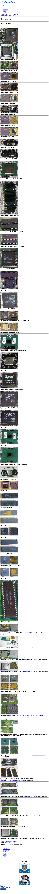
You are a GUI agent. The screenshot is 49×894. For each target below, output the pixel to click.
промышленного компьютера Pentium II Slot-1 (12, 780)
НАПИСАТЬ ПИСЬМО (5, 887)
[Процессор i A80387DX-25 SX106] (9, 576)
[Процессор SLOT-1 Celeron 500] (9, 146)
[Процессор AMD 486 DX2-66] (9, 307)
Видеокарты (5, 848)
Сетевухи (5, 858)
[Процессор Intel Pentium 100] (9, 102)
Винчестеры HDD (6, 849)
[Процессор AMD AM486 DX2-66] (9, 425)
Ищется (4, 5)
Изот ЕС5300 (5, 852)
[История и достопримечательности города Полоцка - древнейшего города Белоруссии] (24, 872)
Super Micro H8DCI (29, 671)
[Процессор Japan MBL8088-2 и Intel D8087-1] (9, 230)
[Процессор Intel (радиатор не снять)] (9, 330)
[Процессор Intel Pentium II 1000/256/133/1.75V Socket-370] (9, 443)
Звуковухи (5, 851)
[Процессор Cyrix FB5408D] (9, 135)
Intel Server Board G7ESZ (38, 755)
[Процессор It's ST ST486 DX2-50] (9, 80)
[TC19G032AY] (9, 489)
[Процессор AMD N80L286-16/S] (9, 267)
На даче (4, 11)
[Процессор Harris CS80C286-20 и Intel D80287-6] (9, 288)
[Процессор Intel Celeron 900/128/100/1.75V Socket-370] (9, 349)
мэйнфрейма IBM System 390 (31, 796)
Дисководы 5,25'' (6, 850)
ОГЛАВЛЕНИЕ (9, 14)
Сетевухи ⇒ (15, 14)
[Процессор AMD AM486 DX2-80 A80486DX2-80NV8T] (9, 825)
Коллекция (5, 7)
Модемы (4, 854)
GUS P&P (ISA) (6, 846)
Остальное (5, 855)
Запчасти (5, 6)
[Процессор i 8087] (9, 523)
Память (4, 856)
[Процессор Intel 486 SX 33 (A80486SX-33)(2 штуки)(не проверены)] (9, 690)
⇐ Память (2, 14)
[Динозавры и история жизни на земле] (24, 884)
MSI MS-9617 (27, 632)
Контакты (5, 10)
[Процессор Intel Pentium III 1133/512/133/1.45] (9, 177)
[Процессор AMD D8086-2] (9, 506)
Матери (4, 853)
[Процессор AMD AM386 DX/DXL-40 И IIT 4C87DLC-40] (9, 319)
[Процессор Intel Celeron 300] (9, 113)
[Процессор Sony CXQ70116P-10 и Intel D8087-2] (9, 245)
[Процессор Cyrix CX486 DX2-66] (9, 69)
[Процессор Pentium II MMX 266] (9, 157)
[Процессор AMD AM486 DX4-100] (9, 406)
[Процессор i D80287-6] (9, 552)
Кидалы (4, 12)
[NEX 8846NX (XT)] (9, 620)
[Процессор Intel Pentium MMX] (9, 368)
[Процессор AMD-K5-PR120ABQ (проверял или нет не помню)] (9, 646)
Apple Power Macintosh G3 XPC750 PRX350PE (31, 715)
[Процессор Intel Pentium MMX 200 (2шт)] (9, 91)
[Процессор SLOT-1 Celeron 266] (9, 477)
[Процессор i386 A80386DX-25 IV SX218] (9, 564)
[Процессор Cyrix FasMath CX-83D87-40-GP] (9, 388)
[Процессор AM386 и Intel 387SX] (9, 58)
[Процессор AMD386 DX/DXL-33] (9, 124)
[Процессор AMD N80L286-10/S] (9, 535)
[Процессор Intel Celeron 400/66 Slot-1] (9, 214)
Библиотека (5, 9)
